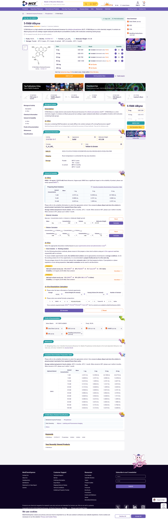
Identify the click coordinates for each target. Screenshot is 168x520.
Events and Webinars (90, 495)
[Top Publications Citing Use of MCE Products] (52, 90)
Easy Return (57, 482)
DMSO (55, 182)
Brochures (87, 490)
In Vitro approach (109, 251)
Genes (86, 497)
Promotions (88, 492)
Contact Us (25, 475)
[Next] (147, 97)
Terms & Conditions (59, 487)
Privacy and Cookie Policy (79, 508)
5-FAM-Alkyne (59, 13)
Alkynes (59, 423)
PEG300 (80, 269)
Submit (131, 486)
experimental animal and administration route (91, 246)
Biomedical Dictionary (90, 500)
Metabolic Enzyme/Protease (34, 13)
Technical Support (58, 475)
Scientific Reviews (89, 477)
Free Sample (88, 475)
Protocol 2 (48, 274)
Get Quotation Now (136, 127)
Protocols (87, 487)
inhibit (83, 437)
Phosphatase (49, 13)
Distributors (25, 482)
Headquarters (26, 480)
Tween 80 (84, 305)
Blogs (86, 485)
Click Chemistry (50, 423)
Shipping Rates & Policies (60, 485)
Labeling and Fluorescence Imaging (72, 423)
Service (55, 477)
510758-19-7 (49, 39)
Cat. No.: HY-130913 (30, 18)
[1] (103, 111)
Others (47, 427)
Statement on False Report (29, 485)
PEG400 (78, 305)
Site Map (64, 508)
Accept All (138, 516)
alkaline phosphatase (74, 29)
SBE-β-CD (84, 277)
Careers (24, 487)
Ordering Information (59, 480)
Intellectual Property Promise (61, 490)
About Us (24, 477)
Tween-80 (92, 269)
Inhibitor (72, 437)
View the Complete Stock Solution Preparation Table (107, 187)
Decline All (122, 516)
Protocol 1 (48, 266)
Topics (86, 480)
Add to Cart (135, 123)
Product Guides (89, 482)
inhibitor (78, 437)
